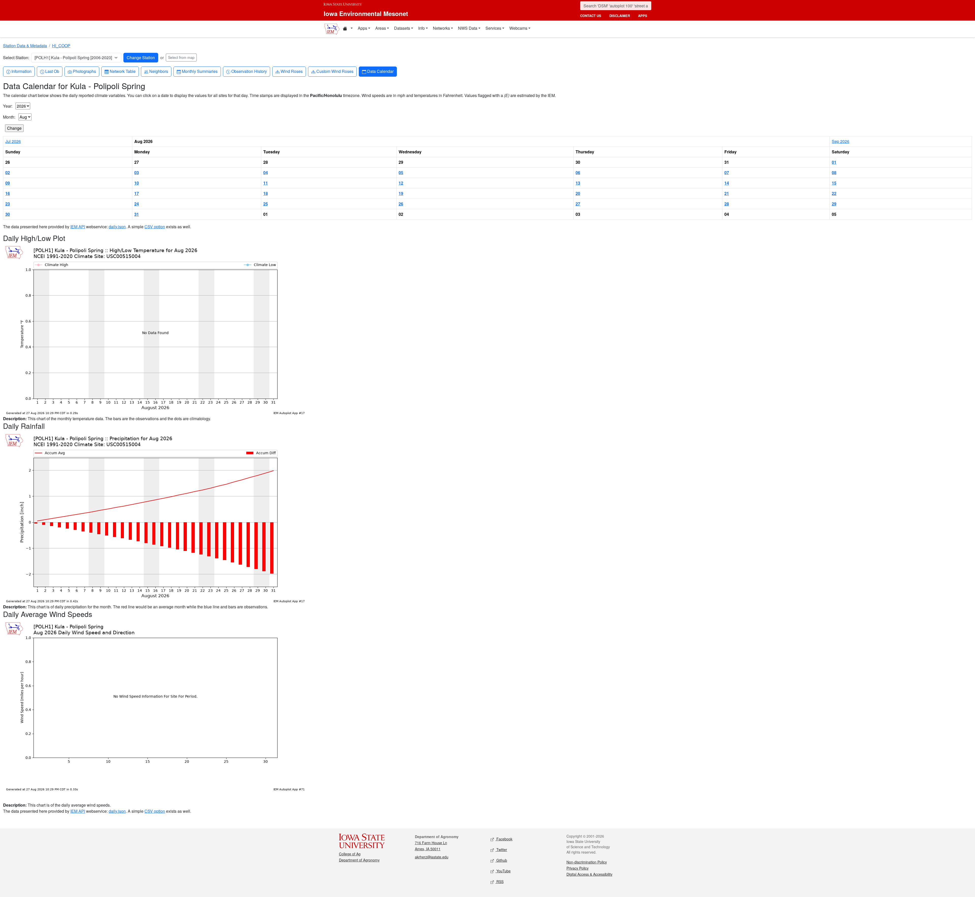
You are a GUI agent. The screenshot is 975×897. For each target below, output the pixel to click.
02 (7, 172)
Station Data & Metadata (25, 45)
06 (578, 172)
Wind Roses (291, 71)
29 (834, 204)
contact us (590, 15)
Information (21, 71)
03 (136, 172)
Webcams (518, 28)
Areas (380, 28)
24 (136, 204)
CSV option (154, 227)
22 (834, 193)
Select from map (181, 57)
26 (401, 204)
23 (7, 204)
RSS (499, 881)
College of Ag (350, 853)
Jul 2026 (13, 141)
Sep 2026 (840, 141)
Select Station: (16, 57)
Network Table (122, 71)
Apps (362, 28)
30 (7, 214)
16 (7, 193)
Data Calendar (380, 71)
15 (834, 183)
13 (578, 183)
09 (7, 183)
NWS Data (467, 28)
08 (834, 172)
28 (726, 204)
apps (642, 15)
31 (136, 214)
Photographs (84, 71)
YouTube (503, 870)
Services (493, 28)
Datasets (402, 28)
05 (401, 172)
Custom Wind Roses (334, 71)
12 (401, 183)
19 (401, 193)
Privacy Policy (577, 868)
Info (421, 28)
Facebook (503, 838)
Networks (441, 28)
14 (726, 183)
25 (265, 204)
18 (265, 193)
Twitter (501, 849)
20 (578, 193)
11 (265, 183)
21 (726, 193)
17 (136, 193)
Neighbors (158, 71)
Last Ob (52, 71)
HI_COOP (61, 45)
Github (501, 860)
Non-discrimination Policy (586, 862)
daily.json (117, 227)
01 (834, 162)
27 (578, 204)
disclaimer (619, 15)
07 (726, 172)
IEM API (77, 227)
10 (136, 183)
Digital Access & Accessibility (589, 874)
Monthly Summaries (200, 71)
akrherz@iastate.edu (431, 856)
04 (265, 172)
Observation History (249, 71)
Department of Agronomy (359, 859)
